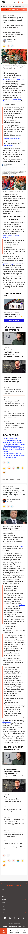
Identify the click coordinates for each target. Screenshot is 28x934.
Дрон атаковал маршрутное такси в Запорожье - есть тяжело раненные (14, 391)
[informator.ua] (3, 2)
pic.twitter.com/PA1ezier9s (12, 139)
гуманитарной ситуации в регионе (11, 236)
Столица (5, 926)
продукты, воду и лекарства (12, 264)
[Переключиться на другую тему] (18, 2)
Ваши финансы (13, 926)
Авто (20, 926)
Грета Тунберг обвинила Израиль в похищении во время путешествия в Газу (13, 455)
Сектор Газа (5, 479)
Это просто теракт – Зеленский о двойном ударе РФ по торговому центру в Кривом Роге (14, 415)
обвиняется (6, 722)
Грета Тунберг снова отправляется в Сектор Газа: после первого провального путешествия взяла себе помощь (13, 441)
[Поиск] (22, 2)
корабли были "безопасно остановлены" (12, 100)
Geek (24, 926)
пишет (21, 547)
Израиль (12, 479)
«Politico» (22, 605)
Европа (18, 479)
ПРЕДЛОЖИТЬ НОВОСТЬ (14, 885)
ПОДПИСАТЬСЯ (14, 320)
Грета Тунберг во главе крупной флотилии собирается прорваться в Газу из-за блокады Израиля (13, 448)
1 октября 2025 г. (13, 144)
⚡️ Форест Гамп (14, 9)
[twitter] (14, 918)
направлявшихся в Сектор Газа (13, 79)
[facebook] (5, 918)
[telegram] (18, 918)
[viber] (23, 918)
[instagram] (10, 918)
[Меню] (26, 2)
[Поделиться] (8, 46)
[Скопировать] (12, 46)
